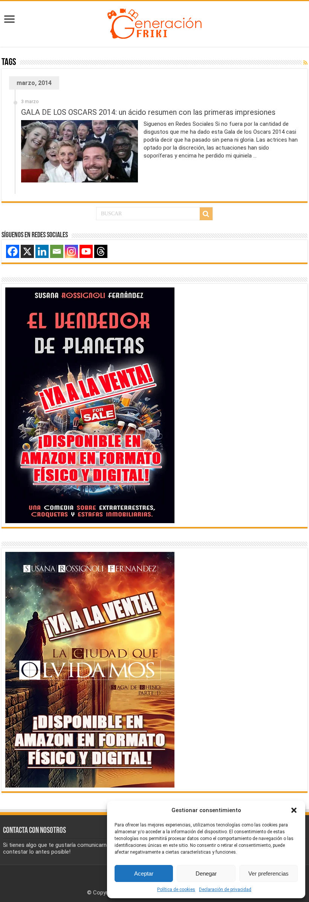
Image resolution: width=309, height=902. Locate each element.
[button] (294, 810)
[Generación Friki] (154, 23)
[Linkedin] (42, 251)
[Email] (56, 251)
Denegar (206, 873)
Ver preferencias (268, 873)
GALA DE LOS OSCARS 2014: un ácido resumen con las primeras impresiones (148, 112)
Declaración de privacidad (225, 889)
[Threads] (100, 251)
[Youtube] (86, 251)
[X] (27, 251)
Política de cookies (176, 889)
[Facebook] (12, 251)
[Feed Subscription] (305, 63)
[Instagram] (71, 251)
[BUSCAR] (206, 213)
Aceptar (143, 873)
